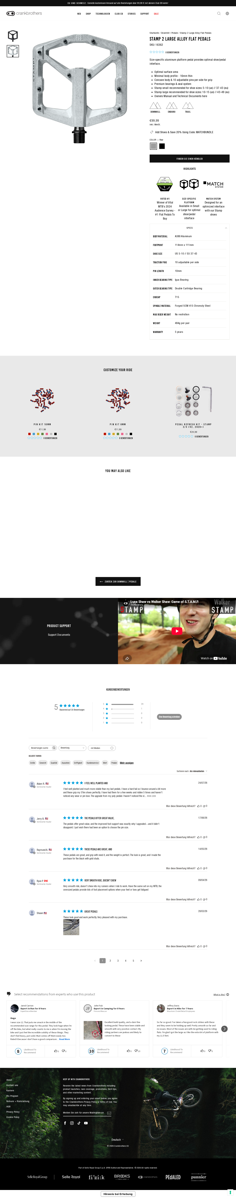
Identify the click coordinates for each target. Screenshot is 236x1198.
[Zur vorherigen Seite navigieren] (95, 960)
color (156, 139)
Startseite (154, 32)
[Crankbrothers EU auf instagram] (72, 1123)
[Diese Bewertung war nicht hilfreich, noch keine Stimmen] (204, 805)
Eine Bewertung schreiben (169, 716)
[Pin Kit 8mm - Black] (130, 433)
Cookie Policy (12, 1117)
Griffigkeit (78, 763)
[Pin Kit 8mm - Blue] (109, 433)
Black (162, 146)
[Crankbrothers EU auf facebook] (65, 1123)
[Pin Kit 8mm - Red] (104, 433)
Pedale (114, 763)
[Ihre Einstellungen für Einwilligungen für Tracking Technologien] (230, 1192)
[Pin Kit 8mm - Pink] (122, 433)
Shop (88, 13)
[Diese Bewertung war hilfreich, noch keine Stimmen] (198, 806)
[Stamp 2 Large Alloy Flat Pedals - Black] (35, 546)
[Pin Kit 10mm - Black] (55, 433)
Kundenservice (93, 763)
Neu (79, 13)
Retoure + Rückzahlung (17, 1101)
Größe (32, 763)
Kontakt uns (12, 1085)
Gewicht (42, 763)
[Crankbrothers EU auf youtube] (86, 1123)
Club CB (119, 13)
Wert (105, 763)
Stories (132, 13)
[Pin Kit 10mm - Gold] (38, 433)
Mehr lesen (151, 796)
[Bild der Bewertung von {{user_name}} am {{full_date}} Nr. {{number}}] (71, 927)
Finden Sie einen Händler (190, 158)
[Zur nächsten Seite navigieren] (141, 960)
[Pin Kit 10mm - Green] (42, 433)
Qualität (54, 763)
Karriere (10, 1090)
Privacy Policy (12, 1111)
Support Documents (59, 634)
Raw (153, 146)
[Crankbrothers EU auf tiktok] (79, 1123)
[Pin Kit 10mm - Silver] (51, 433)
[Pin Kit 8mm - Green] (117, 433)
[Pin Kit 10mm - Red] (29, 433)
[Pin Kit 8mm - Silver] (126, 433)
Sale (156, 13)
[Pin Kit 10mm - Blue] (33, 433)
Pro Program (12, 1096)
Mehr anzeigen (127, 762)
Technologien (103, 13)
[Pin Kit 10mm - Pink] (46, 433)
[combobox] (72, 748)
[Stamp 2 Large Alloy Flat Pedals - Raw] (30, 546)
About (9, 1079)
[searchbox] (40, 747)
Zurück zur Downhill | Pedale (120, 581)
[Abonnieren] (109, 1113)
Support (144, 13)
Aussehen (66, 763)
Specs (190, 228)
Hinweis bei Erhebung (118, 1194)
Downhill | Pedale (169, 32)
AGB (8, 1106)
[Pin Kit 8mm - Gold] (113, 433)
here (204, 96)
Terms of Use (106, 1101)
